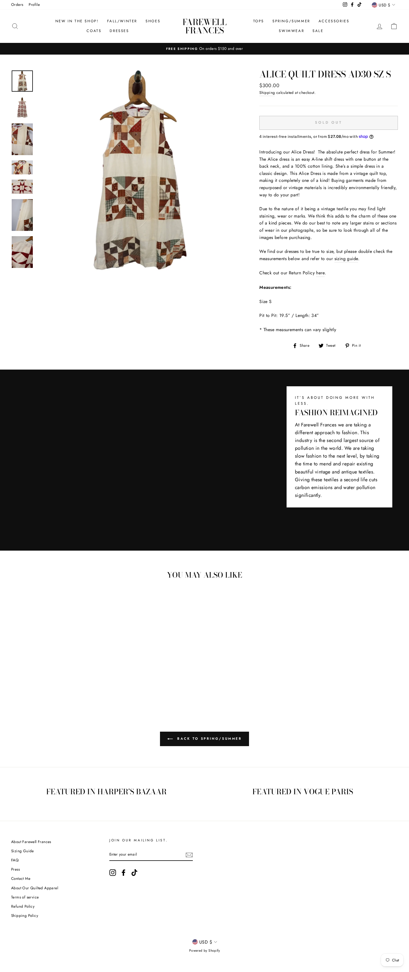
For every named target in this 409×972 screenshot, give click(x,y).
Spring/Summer (291, 21)
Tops (258, 21)
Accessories (334, 21)
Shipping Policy (24, 915)
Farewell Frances (205, 26)
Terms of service (25, 897)
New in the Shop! (77, 21)
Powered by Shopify (204, 950)
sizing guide (346, 258)
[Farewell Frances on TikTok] (134, 872)
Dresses (119, 30)
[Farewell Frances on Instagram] (112, 872)
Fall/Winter (122, 21)
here (320, 273)
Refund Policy (23, 906)
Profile (34, 4)
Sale (317, 30)
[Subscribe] (189, 854)
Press (15, 869)
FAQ (15, 860)
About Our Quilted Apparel (34, 888)
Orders (17, 4)
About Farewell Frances (31, 841)
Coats (94, 30)
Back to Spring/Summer (208, 738)
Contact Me (20, 878)
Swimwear (291, 30)
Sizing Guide (22, 851)
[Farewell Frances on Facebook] (123, 872)
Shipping (267, 92)
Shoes (153, 21)
